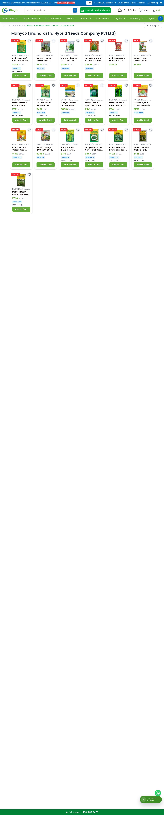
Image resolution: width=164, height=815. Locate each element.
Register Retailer (138, 3)
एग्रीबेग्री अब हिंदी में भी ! (59, 3)
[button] (21, 59)
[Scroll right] (160, 18)
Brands (20, 25)
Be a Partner (123, 3)
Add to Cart (21, 75)
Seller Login (111, 3)
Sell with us (99, 3)
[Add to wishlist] (29, 41)
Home (11, 25)
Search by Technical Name (97, 10)
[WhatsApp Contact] (158, 793)
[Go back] (4, 25)
